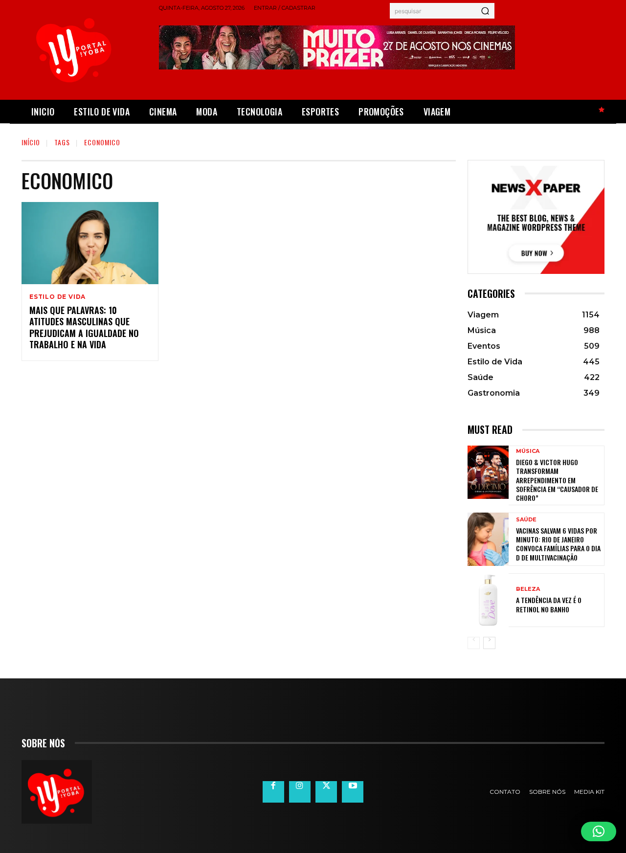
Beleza (528, 589)
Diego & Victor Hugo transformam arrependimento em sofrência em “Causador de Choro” (557, 480)
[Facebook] (273, 792)
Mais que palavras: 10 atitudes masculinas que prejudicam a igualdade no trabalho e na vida (84, 327)
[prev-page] (474, 643)
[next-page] (489, 643)
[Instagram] (300, 792)
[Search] (485, 11)
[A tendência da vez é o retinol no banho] (488, 600)
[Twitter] (326, 792)
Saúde (526, 519)
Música (527, 451)
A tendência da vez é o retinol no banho (548, 604)
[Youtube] (352, 792)
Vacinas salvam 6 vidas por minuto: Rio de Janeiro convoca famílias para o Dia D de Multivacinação (558, 543)
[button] (598, 831)
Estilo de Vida (57, 297)
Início (31, 142)
